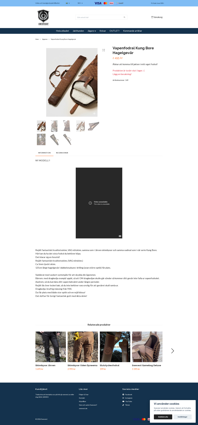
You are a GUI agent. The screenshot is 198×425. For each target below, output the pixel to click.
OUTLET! (115, 30)
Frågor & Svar (83, 394)
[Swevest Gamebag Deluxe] (147, 347)
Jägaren (45, 39)
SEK (79, 3)
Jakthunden (78, 30)
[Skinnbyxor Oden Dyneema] (83, 347)
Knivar (103, 30)
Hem (37, 39)
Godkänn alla (163, 417)
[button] (172, 350)
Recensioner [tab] (62, 153)
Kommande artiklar (132, 30)
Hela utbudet (62, 30)
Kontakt (82, 398)
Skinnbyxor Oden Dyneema (82, 365)
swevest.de (83, 408)
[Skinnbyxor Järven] (50, 347)
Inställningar (182, 417)
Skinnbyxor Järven (45, 365)
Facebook (128, 394)
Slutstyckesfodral (109, 365)
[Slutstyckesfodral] (115, 347)
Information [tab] (44, 153)
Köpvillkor (82, 401)
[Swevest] (44, 17)
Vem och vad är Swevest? (88, 405)
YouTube (128, 401)
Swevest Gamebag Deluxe (146, 365)
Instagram (128, 398)
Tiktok (127, 405)
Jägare (91, 30)
